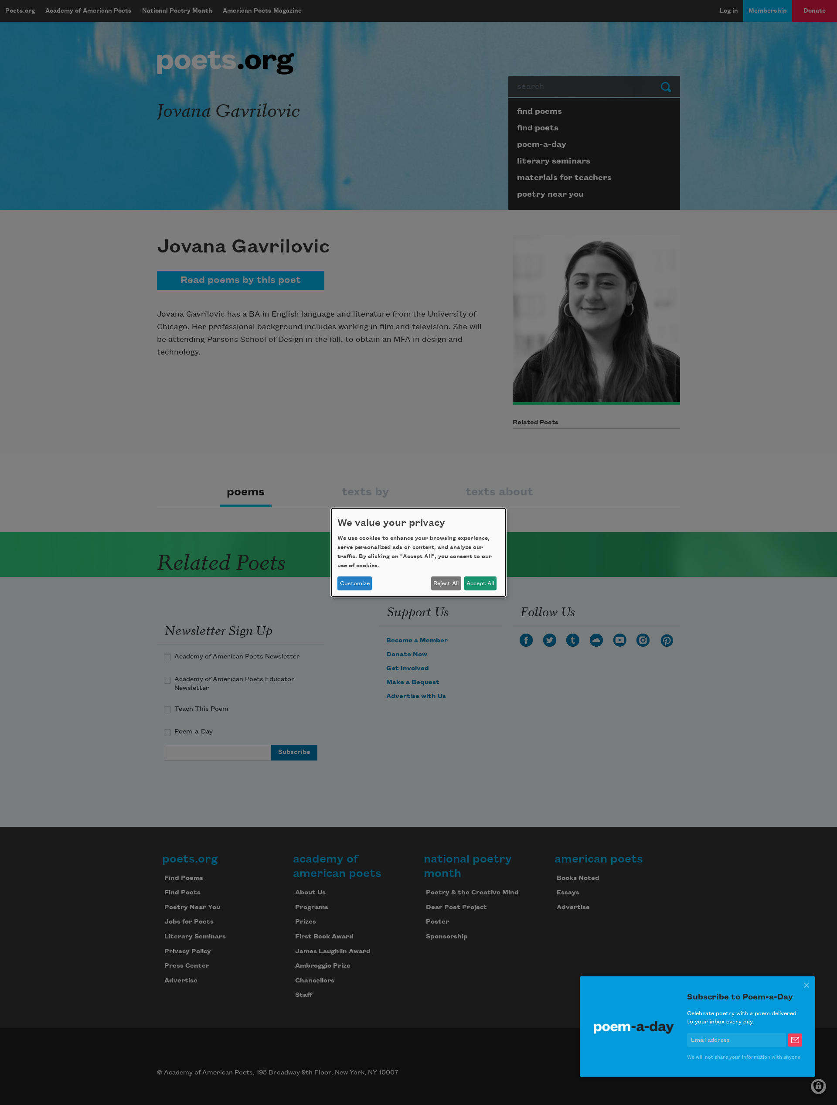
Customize (355, 583)
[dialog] (418, 552)
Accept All (480, 583)
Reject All (446, 583)
